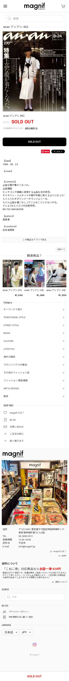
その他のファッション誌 (16, 372)
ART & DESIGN (11, 388)
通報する (61, 249)
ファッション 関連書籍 (16, 380)
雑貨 (6, 396)
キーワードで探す (13, 309)
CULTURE (8, 341)
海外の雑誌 (9, 357)
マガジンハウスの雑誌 (15, 364)
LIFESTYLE (9, 349)
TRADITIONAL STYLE (14, 317)
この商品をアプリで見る (34, 239)
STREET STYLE (11, 325)
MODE (7, 333)
